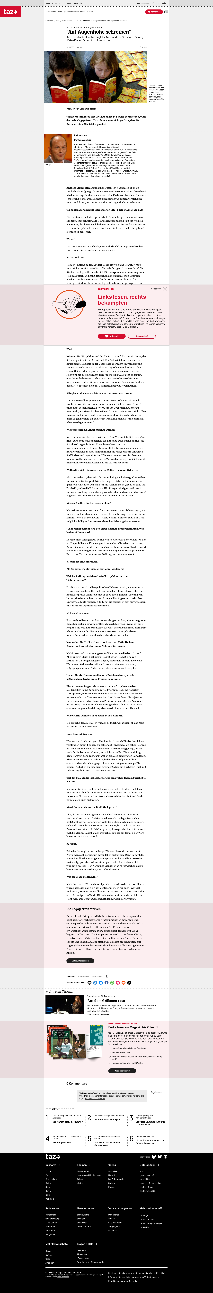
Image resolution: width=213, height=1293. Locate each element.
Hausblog (112, 1175)
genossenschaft (147, 1175)
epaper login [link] (161, 3)
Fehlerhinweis (97, 976)
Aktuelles (112, 1171)
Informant (113, 1277)
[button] (166, 12)
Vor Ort (111, 1218)
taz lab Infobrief (84, 1226)
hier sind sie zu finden (95, 1098)
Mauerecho (50, 1226)
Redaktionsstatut (127, 1273)
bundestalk (50, 1215)
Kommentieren (84, 976)
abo (141, 1171)
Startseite (49, 21)
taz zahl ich (145, 1179)
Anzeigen (49, 1263)
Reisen (48, 1251)
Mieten (80, 1183)
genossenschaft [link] (148, 3)
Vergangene (114, 1226)
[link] (51, 12)
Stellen (111, 1183)
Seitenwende (153, 1277)
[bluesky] (160, 1158)
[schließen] (165, 288)
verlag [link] (47, 3)
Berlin (48, 1191)
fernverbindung (52, 1218)
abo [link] (138, 3)
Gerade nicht (156, 289)
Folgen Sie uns (144, 1157)
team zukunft (83, 1215)
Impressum (136, 1277)
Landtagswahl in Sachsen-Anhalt (89, 1177)
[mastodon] (154, 1158)
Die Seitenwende (116, 1179)
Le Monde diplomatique (151, 1223)
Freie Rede (50, 1230)
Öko (57, 21)
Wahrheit (49, 1199)
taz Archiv (144, 1227)
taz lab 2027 (113, 1230)
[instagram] (166, 1158)
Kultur (48, 1183)
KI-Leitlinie (161, 1273)
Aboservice (82, 1254)
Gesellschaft (51, 1179)
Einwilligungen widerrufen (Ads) (122, 1281)
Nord (47, 1195)
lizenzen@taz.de (63, 1277)
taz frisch (81, 1218)
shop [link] (69, 3)
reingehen (50, 1234)
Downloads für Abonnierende (90, 1262)
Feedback (81, 1250)
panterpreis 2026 (148, 1191)
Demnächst (113, 1215)
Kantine (49, 1255)
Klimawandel (83, 1171)
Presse (111, 1187)
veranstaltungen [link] (58, 3)
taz (52, 1156)
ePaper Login (83, 1258)
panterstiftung (146, 1187)
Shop (47, 1259)
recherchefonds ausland (151, 1183)
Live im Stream (115, 1222)
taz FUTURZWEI (147, 1219)
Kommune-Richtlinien (146, 1273)
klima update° (51, 1222)
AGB (144, 1277)
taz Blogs (144, 1215)
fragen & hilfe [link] (77, 3)
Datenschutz (124, 1277)
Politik (48, 1171)
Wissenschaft (67, 21)
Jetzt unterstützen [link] (80, 961)
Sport (48, 1187)
